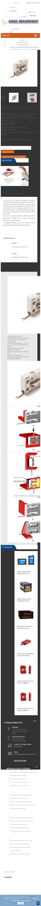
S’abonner (8, 877)
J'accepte (20, 903)
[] (11, 32)
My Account (13, 11)
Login (2, 141)
